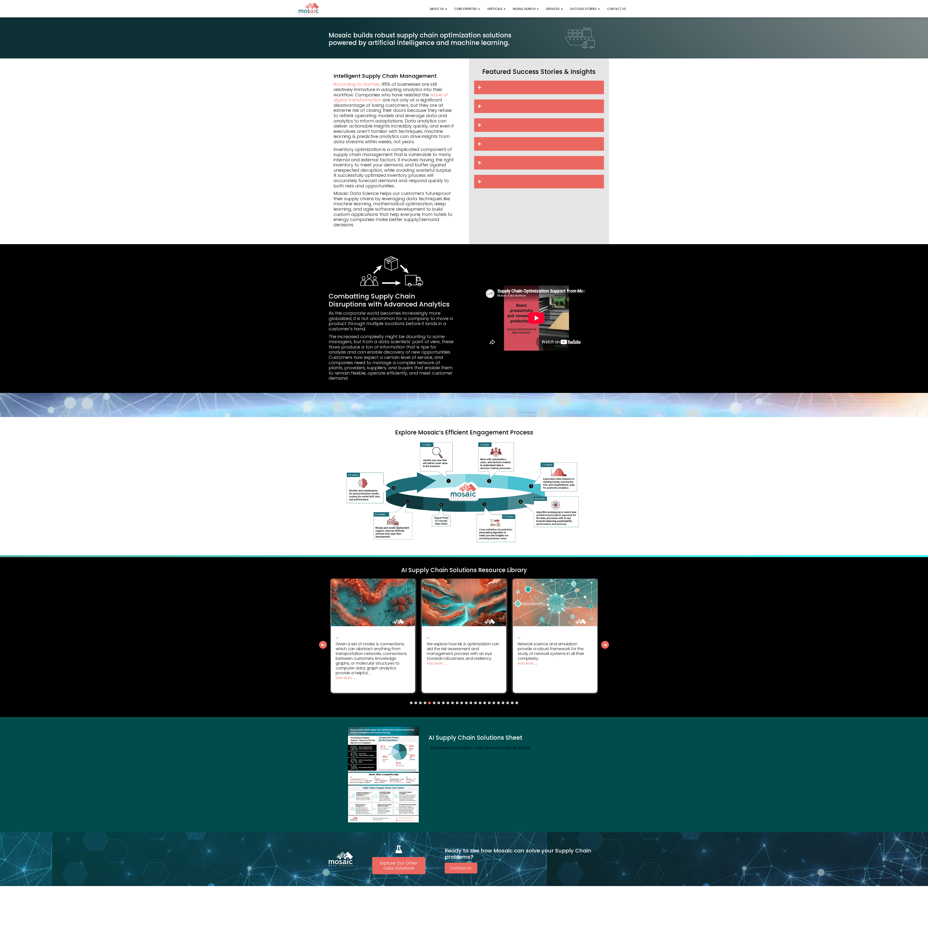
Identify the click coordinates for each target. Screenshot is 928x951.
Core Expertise (466, 9)
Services (553, 9)
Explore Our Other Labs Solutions (399, 865)
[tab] (539, 87)
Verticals (495, 9)
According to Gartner (357, 84)
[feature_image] (373, 602)
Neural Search (524, 9)
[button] (446, 9)
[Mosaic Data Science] (309, 9)
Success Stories (583, 9)
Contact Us (616, 9)
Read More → (345, 663)
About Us (437, 9)
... (484, 87)
